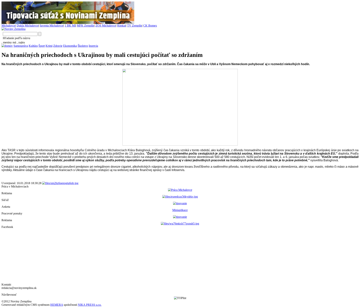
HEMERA (56, 304)
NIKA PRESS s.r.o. (89, 304)
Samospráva (21, 45)
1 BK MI (70, 25)
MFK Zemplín (85, 25)
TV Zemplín (134, 25)
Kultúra (33, 45)
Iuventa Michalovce (51, 25)
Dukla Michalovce (28, 25)
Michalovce (8, 25)
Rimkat (121, 25)
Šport (41, 45)
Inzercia (93, 45)
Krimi (49, 45)
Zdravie (57, 45)
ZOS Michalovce (105, 25)
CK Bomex (150, 25)
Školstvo (83, 45)
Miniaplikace (180, 210)
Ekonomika (70, 45)
